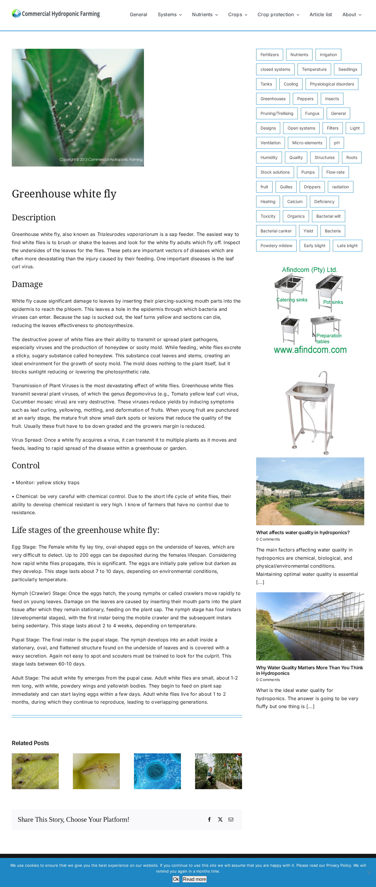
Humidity (269, 157)
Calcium (295, 201)
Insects (332, 98)
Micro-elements (307, 142)
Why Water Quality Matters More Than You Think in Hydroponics (309, 670)
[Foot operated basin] (310, 371)
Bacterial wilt (328, 216)
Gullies (286, 186)
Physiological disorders (332, 83)
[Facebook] (209, 820)
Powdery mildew (276, 245)
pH (337, 142)
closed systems (275, 69)
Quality (296, 157)
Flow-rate (335, 172)
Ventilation (271, 142)
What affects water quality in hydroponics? (303, 532)
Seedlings (347, 69)
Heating (268, 201)
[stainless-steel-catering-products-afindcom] (310, 268)
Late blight (347, 245)
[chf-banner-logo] (56, 11)
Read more (194, 879)
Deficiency (324, 201)
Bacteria (333, 230)
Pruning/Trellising (277, 113)
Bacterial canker (276, 230)
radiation (340, 186)
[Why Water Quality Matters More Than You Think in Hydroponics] (310, 626)
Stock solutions (275, 172)
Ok (176, 879)
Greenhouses (273, 98)
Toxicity (268, 216)
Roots (351, 157)
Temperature (314, 69)
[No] (369, 872)
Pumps (308, 172)
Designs (268, 127)
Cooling (291, 83)
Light (355, 127)
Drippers (312, 186)
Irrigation (328, 54)
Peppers (305, 98)
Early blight (314, 245)
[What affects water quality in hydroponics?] (310, 491)
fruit (264, 186)
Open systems (301, 127)
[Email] (231, 820)
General (338, 113)
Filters (332, 127)
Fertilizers (270, 54)
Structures (325, 157)
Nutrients (299, 54)
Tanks (266, 83)
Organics (296, 216)
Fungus (312, 113)
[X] (220, 820)
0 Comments (268, 539)
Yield (308, 230)
